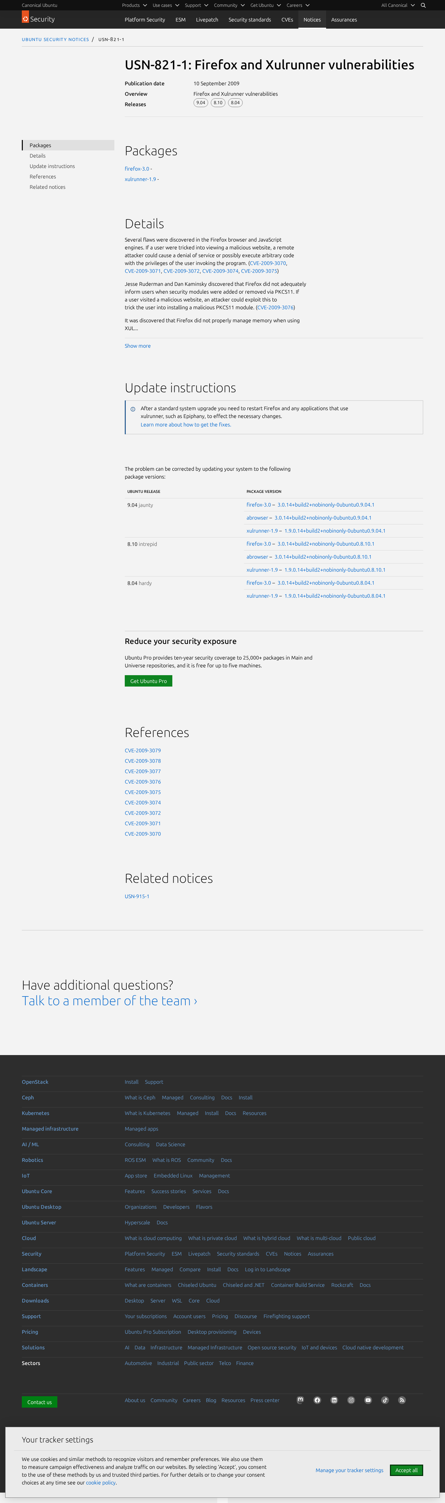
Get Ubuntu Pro (148, 681)
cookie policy (101, 1482)
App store (136, 1175)
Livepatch (207, 19)
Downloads (35, 1300)
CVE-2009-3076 (275, 307)
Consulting (202, 1097)
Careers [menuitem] (294, 5)
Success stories (168, 1191)
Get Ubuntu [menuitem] (262, 5)
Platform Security (145, 19)
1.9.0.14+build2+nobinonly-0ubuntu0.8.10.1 (335, 570)
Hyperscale (137, 1222)
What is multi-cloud (319, 1238)
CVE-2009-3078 (143, 761)
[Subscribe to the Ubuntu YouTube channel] (369, 1401)
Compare (190, 1269)
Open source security (272, 1347)
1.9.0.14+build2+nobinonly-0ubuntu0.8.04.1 (335, 596)
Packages (40, 145)
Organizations (141, 1207)
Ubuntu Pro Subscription (153, 1332)
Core (194, 1300)
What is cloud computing (153, 1238)
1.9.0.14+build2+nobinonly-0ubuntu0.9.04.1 (335, 531)
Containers (35, 1285)
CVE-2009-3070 (268, 263)
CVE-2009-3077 (143, 771)
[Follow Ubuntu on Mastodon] (301, 1401)
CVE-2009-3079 (143, 750)
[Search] (423, 5)
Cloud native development (373, 1347)
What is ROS (166, 1160)
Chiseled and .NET (244, 1285)
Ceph (28, 1097)
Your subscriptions (146, 1316)
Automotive (138, 1363)
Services (202, 1191)
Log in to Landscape (268, 1269)
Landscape (34, 1269)
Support (154, 1082)
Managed (172, 1097)
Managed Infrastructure (215, 1347)
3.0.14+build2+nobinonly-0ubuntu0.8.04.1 (326, 583)
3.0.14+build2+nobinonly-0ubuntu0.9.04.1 (326, 505)
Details (38, 156)
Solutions (33, 1347)
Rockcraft (342, 1285)
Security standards (250, 19)
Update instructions (52, 166)
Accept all (406, 1470)
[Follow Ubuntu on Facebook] (318, 1401)
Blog (211, 1400)
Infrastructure (166, 1347)
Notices (312, 19)
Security (31, 1254)
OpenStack (35, 1082)
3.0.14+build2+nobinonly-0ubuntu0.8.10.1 (326, 544)
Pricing (220, 1316)
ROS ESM (135, 1160)
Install (131, 1082)
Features (135, 1191)
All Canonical (394, 5)
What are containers (148, 1285)
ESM (181, 19)
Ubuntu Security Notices (55, 39)
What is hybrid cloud (266, 1238)
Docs (226, 1097)
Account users (189, 1316)
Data (140, 1347)
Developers (176, 1207)
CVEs (287, 19)
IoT (26, 1175)
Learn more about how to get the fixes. (186, 424)
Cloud (29, 1238)
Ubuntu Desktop (41, 1207)
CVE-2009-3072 (182, 271)
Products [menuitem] (131, 5)
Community (200, 1160)
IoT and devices (319, 1347)
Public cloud (362, 1238)
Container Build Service (298, 1285)
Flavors (204, 1207)
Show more (138, 346)
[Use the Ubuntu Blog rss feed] (403, 1401)
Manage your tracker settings (349, 1470)
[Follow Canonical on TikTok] (386, 1401)
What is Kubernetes (147, 1113)
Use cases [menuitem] (162, 5)
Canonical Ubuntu (39, 5)
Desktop (134, 1300)
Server (158, 1300)
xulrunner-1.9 (140, 179)
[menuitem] (398, 5)
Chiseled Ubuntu (197, 1285)
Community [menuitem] (225, 5)
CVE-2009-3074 (220, 271)
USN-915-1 (137, 896)
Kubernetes (35, 1113)
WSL (177, 1300)
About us (135, 1400)
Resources (254, 1113)
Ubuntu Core (37, 1191)
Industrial (168, 1363)
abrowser (257, 518)
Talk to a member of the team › (109, 1000)
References (43, 176)
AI (127, 1347)
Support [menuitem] (193, 5)
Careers (192, 1400)
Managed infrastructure (50, 1129)
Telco (225, 1363)
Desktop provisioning (212, 1332)
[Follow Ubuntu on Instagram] (352, 1401)
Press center (265, 1400)
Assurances (344, 19)
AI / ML (30, 1144)
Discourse (246, 1316)
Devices (252, 1332)
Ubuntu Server (39, 1222)
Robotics (32, 1160)
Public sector (199, 1363)
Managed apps (141, 1129)
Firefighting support (287, 1316)
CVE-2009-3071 (143, 271)
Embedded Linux (173, 1175)
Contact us (39, 1402)
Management (214, 1175)
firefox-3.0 (137, 169)
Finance (245, 1363)
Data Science (170, 1144)
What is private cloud (212, 1238)
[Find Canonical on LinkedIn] (335, 1401)
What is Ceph (140, 1097)
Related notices (47, 187)
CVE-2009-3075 (259, 271)
